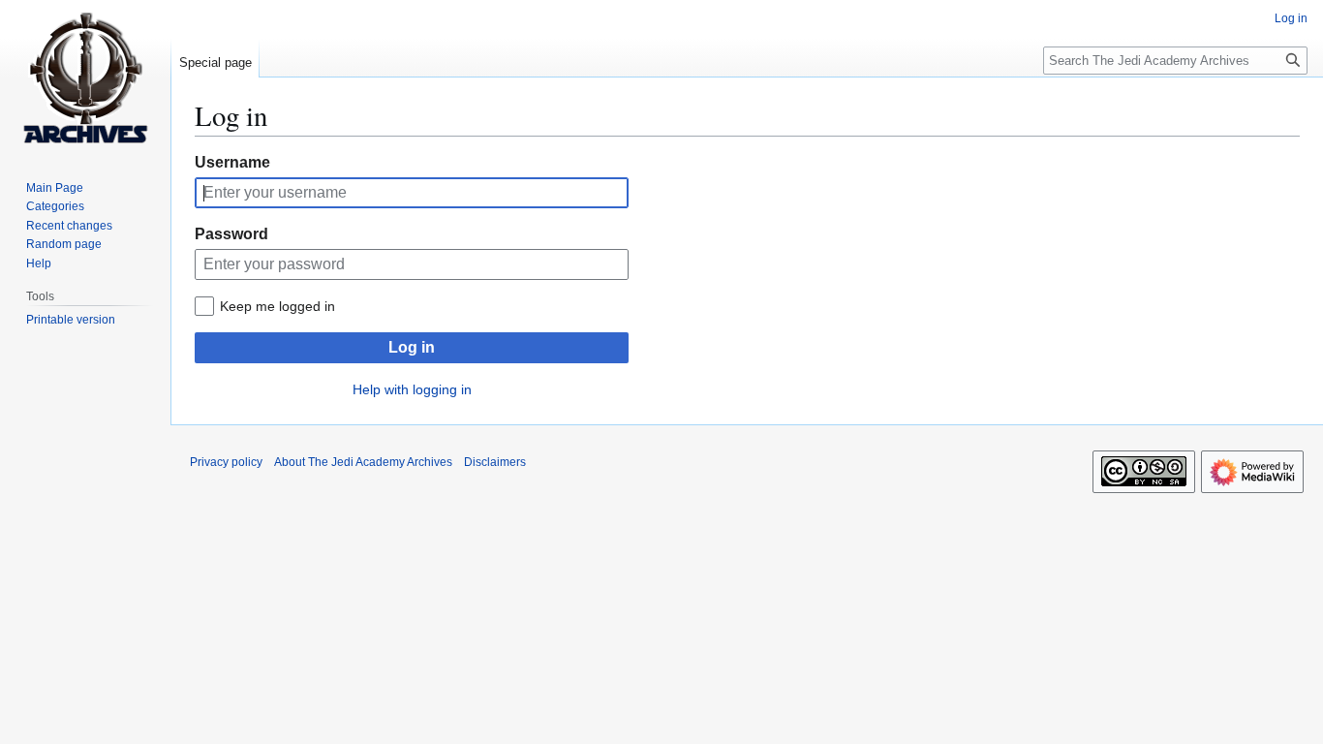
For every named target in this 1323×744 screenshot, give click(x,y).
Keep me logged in (277, 306)
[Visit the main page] (85, 77)
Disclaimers (495, 462)
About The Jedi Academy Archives (363, 462)
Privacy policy (226, 462)
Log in (411, 347)
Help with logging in (412, 389)
